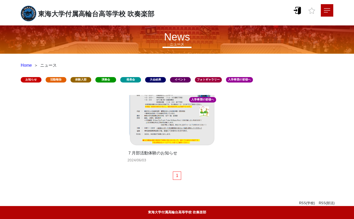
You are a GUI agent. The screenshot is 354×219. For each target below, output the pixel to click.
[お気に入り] (312, 9)
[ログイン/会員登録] (297, 10)
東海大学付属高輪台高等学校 (82, 13)
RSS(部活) (327, 203)
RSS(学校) (307, 203)
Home (26, 65)
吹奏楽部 (141, 13)
